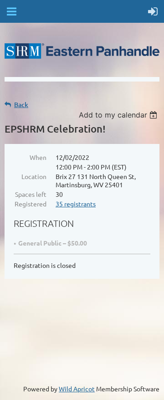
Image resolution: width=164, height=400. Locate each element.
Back (21, 104)
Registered (30, 204)
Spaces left (30, 194)
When (38, 157)
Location (33, 176)
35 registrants (76, 204)
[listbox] (119, 114)
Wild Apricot (77, 389)
